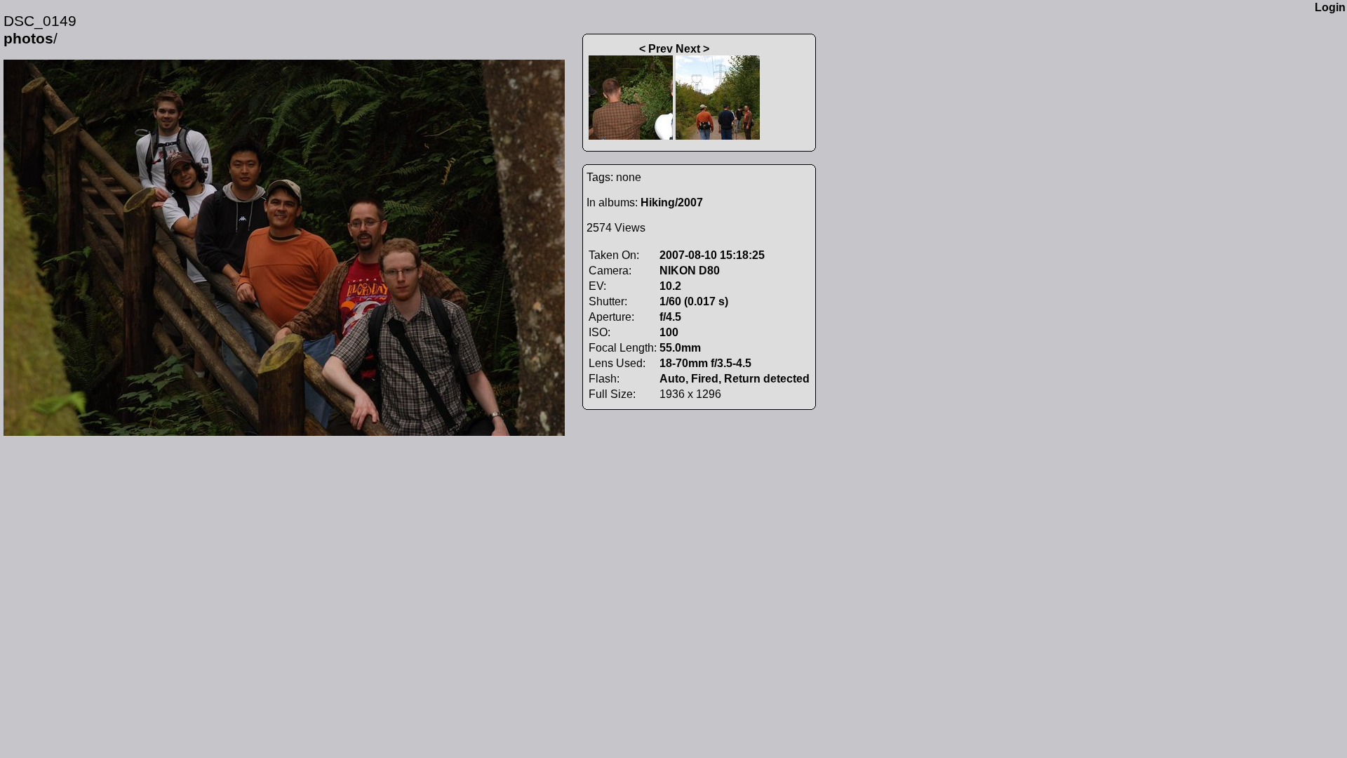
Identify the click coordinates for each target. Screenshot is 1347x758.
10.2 (670, 286)
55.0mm (680, 348)
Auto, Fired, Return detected (734, 379)
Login (1330, 7)
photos (28, 38)
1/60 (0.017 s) (693, 301)
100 (668, 332)
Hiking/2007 (672, 202)
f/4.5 (670, 317)
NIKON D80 (689, 271)
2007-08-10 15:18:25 (712, 255)
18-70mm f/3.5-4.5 (705, 363)
